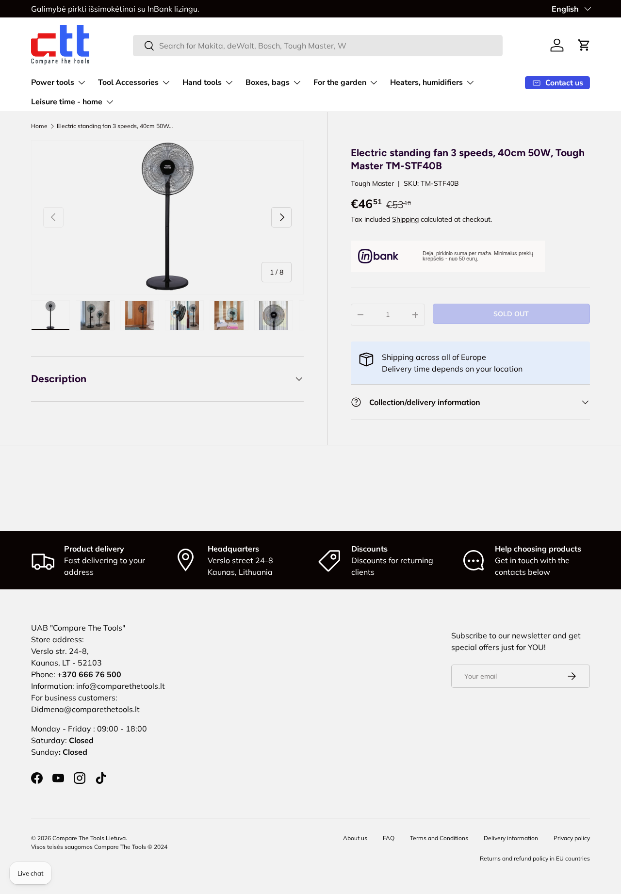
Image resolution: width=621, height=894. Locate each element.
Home (39, 126)
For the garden (339, 82)
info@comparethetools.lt (120, 686)
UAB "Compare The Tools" (78, 628)
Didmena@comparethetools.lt (85, 709)
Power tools (52, 82)
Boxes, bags (267, 82)
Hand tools (202, 82)
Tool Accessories (128, 82)
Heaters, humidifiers (426, 82)
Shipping (405, 219)
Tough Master (372, 183)
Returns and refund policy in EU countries (535, 858)
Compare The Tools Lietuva (89, 838)
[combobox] (318, 45)
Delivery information (511, 838)
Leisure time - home (66, 102)
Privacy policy (572, 838)
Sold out (511, 313)
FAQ (388, 838)
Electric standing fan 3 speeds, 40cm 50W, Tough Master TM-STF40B (115, 126)
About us (355, 838)
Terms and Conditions (439, 838)
